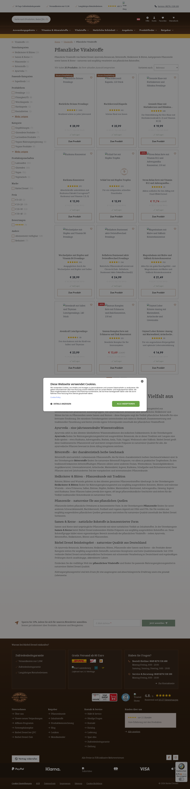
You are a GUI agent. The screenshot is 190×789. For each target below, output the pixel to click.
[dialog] (95, 394)
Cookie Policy (55, 397)
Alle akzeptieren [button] (126, 403)
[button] (60, 403)
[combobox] (142, 381)
